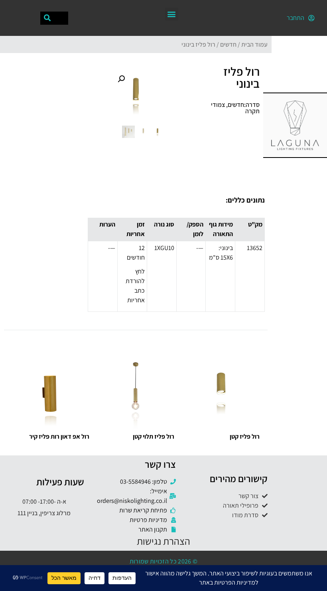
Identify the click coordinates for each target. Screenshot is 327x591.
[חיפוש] (47, 18)
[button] (171, 14)
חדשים (228, 44)
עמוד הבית (254, 44)
